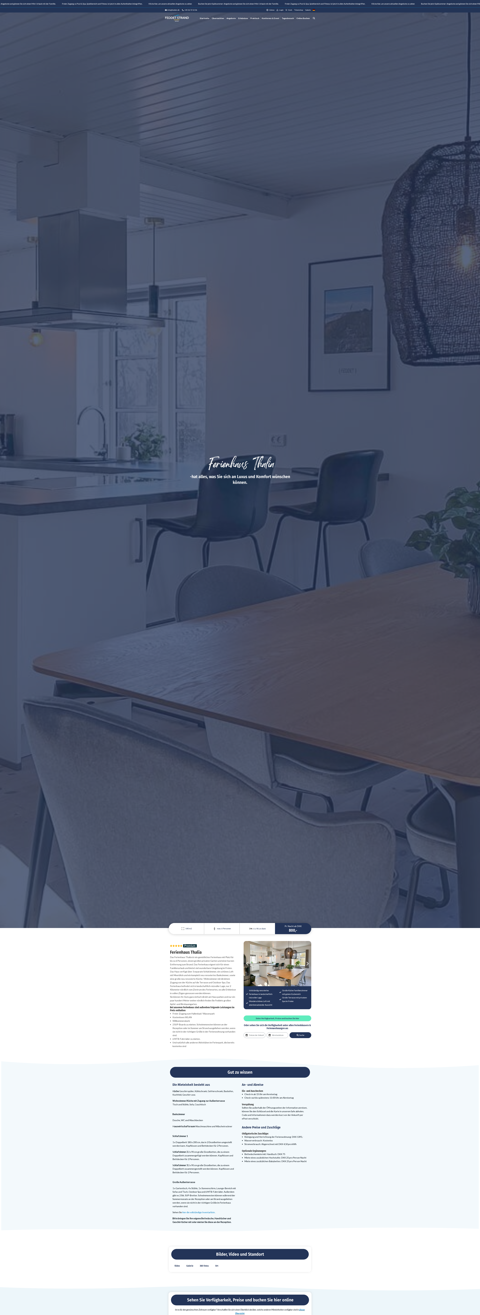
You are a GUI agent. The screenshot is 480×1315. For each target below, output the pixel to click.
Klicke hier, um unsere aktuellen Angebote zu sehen (22, 4)
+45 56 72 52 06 (190, 10)
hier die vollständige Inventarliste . (199, 1212)
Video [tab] (177, 1265)
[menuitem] (314, 10)
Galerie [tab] (189, 1265)
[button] (247, 963)
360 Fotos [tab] (204, 1265)
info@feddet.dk (173, 10)
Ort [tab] (216, 1265)
